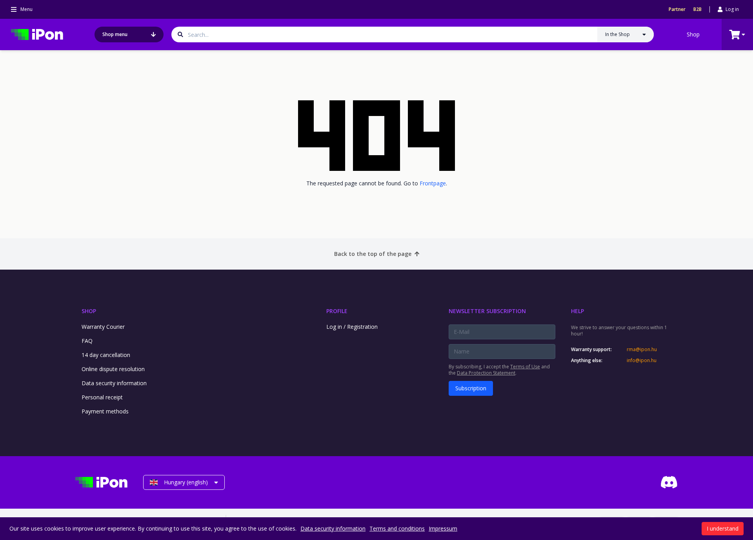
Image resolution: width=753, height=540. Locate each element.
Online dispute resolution (113, 369)
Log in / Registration (352, 326)
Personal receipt (102, 397)
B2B (697, 9)
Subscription (470, 388)
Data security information (114, 383)
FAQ (87, 340)
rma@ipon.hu (642, 349)
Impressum (443, 528)
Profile (336, 311)
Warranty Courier (103, 326)
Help (577, 311)
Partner (677, 9)
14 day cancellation (106, 355)
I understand (722, 528)
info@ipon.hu (642, 360)
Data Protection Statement (486, 373)
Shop (693, 34)
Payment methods (105, 411)
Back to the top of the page (372, 253)
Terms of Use (525, 366)
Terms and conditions (397, 528)
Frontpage (433, 183)
